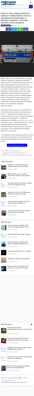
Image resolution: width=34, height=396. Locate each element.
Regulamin (9, 380)
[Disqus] (17, 298)
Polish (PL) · (15, 378)
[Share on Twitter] (14, 29)
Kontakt (3, 380)
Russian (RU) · (24, 378)
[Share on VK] (25, 29)
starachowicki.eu (27, 120)
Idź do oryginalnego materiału (16, 145)
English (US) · (7, 378)
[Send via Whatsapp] (20, 29)
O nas (14, 380)
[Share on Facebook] (8, 29)
